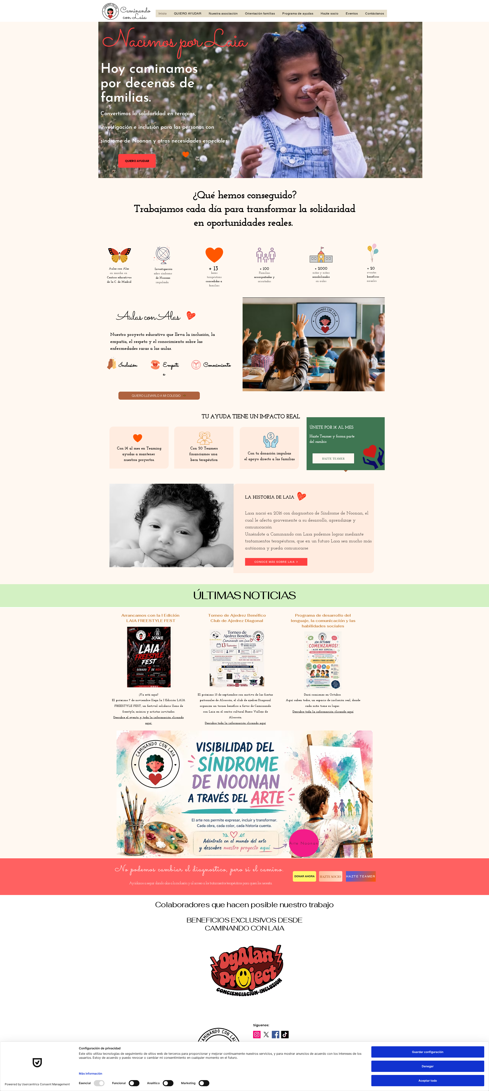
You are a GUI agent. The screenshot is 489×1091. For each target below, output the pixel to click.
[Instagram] (257, 1034)
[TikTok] (285, 1034)
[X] (266, 1034)
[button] (246, 971)
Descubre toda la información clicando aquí (323, 711)
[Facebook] (275, 1034)
